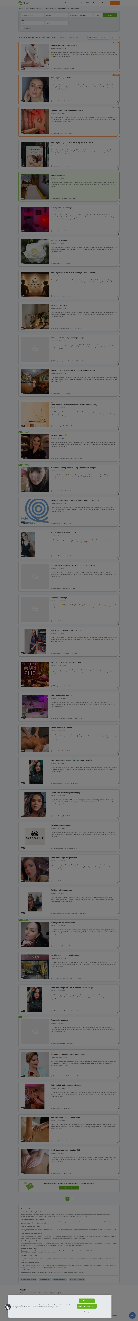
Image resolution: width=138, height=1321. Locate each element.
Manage (87, 1312)
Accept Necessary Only (87, 1306)
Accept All (87, 1301)
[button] (8, 1307)
